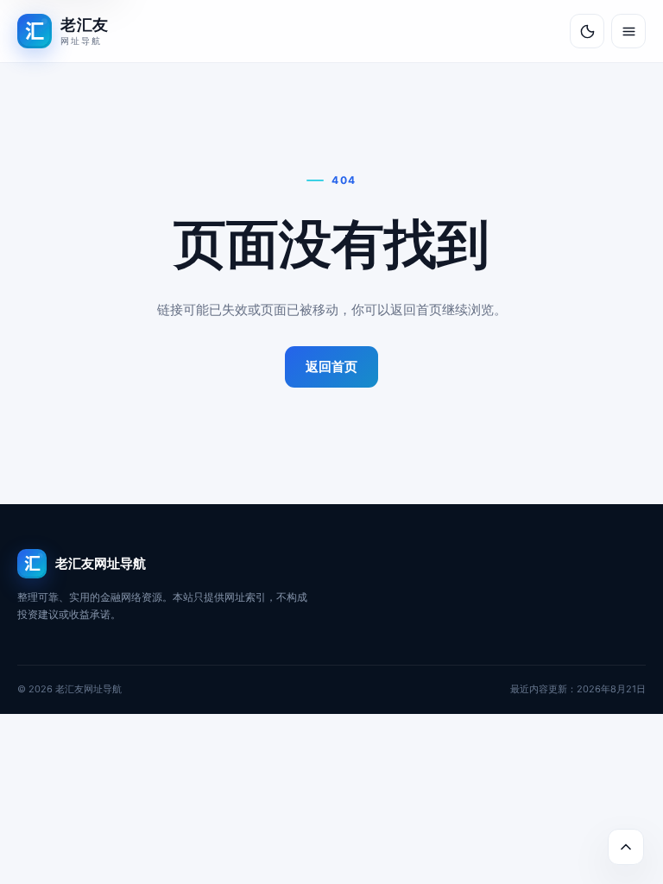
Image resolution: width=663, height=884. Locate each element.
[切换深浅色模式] (587, 31)
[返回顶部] (626, 847)
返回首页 (331, 366)
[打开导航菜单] (628, 31)
